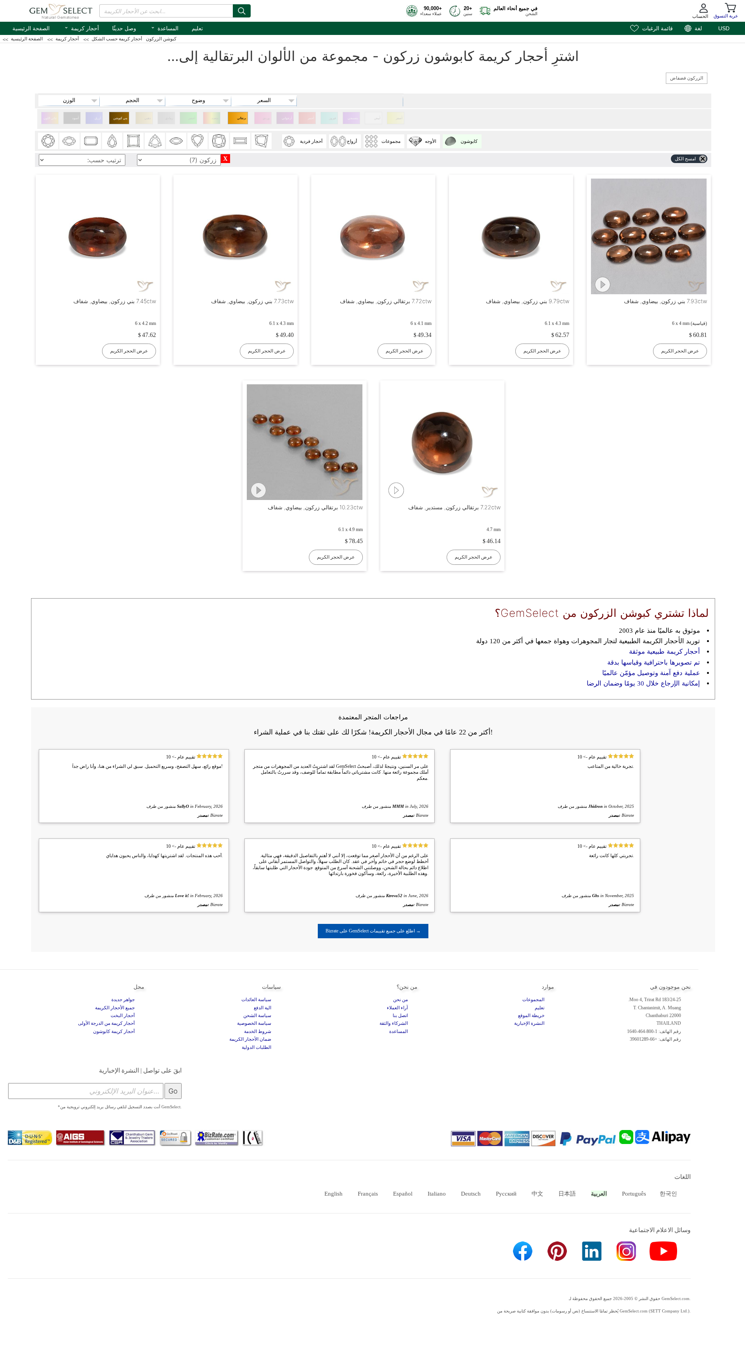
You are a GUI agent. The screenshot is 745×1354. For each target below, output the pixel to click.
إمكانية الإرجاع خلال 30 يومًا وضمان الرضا (643, 683)
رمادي (169, 118)
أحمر (311, 118)
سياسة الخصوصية (254, 1023)
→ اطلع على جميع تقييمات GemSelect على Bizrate (373, 931)
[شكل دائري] (48, 141)
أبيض (377, 118)
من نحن (400, 999)
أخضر (191, 118)
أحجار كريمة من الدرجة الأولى (106, 1023)
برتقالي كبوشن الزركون (241, 120)
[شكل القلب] (197, 141)
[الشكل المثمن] (91, 141)
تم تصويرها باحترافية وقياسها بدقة (653, 662)
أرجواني (287, 118)
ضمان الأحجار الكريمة (250, 1039)
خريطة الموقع (531, 1015)
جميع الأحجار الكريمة (115, 1007)
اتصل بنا (400, 1015)
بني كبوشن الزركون (120, 120)
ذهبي (147, 118)
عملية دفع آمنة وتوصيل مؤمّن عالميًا (651, 673)
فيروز (332, 118)
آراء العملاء (397, 1007)
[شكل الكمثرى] (112, 141)
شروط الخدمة (257, 1031)
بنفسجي (353, 118)
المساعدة (164, 27)
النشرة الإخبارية (529, 1023)
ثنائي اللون (50, 118)
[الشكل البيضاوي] (69, 141)
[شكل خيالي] (261, 141)
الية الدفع (262, 1007)
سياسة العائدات (256, 999)
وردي (266, 118)
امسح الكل (685, 158)
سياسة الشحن (257, 1015)
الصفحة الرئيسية (31, 28)
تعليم (197, 28)
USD (723, 28)
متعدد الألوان (214, 120)
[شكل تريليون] (155, 141)
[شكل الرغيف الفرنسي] (240, 141)
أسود (75, 118)
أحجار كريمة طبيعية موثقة (664, 651)
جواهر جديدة (123, 999)
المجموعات (533, 999)
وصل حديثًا (124, 28)
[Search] (242, 10)
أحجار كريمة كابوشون (114, 1031)
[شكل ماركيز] (176, 141)
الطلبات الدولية (256, 1047)
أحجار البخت (123, 1015)
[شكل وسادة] (219, 141)
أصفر (399, 118)
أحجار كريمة (81, 27)
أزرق (98, 118)
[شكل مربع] (133, 141)
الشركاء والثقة (393, 1023)
